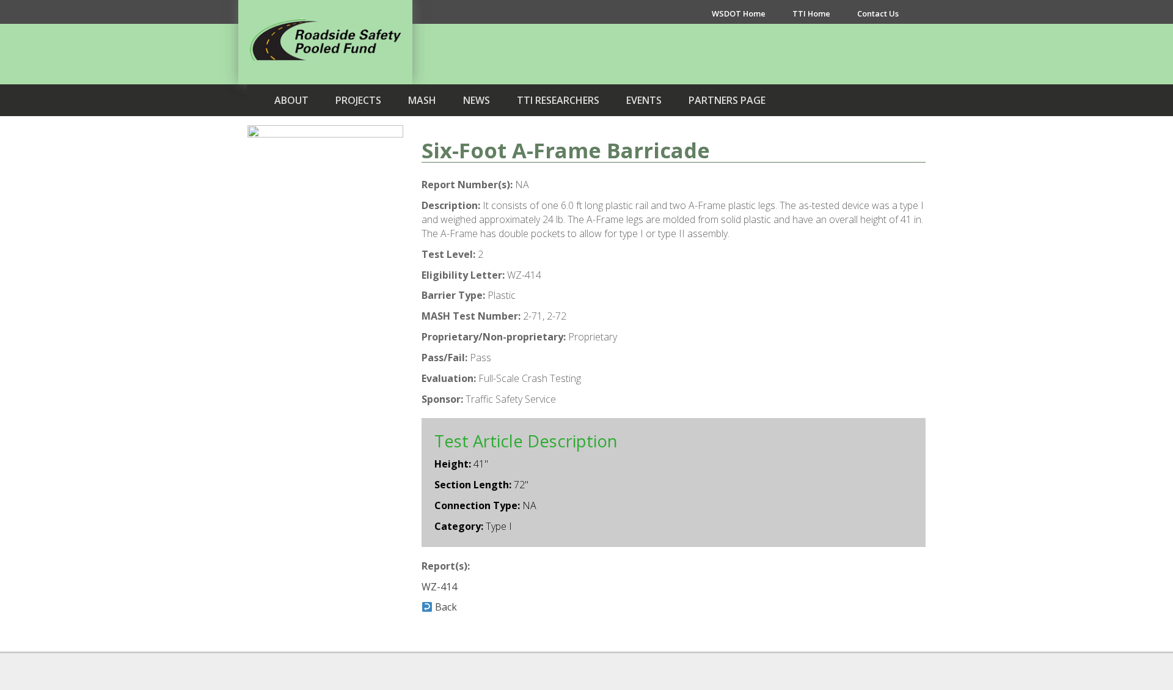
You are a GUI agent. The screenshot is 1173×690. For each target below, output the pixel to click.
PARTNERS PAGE (727, 100)
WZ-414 (439, 586)
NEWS (476, 100)
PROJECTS (358, 100)
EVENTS (644, 100)
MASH (422, 100)
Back (445, 607)
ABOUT (291, 100)
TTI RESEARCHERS (558, 100)
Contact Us (878, 13)
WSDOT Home (739, 13)
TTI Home (811, 13)
